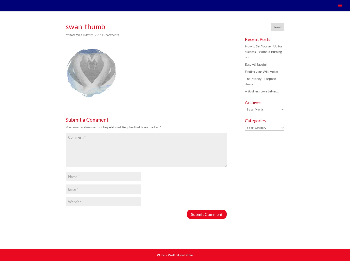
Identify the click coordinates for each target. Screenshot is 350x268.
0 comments (111, 34)
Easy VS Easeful (256, 64)
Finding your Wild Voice (261, 71)
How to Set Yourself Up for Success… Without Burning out (263, 51)
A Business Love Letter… (262, 91)
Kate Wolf (75, 34)
